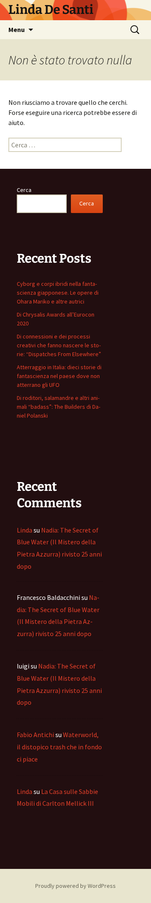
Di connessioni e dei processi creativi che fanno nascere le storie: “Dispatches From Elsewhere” (59, 345)
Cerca (24, 190)
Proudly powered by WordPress (75, 886)
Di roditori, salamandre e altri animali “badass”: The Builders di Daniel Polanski (58, 406)
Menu (16, 29)
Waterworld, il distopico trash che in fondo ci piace (59, 746)
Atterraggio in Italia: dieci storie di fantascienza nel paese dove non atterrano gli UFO (59, 376)
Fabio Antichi (35, 734)
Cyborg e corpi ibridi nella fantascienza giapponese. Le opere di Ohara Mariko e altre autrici (58, 292)
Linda (24, 530)
